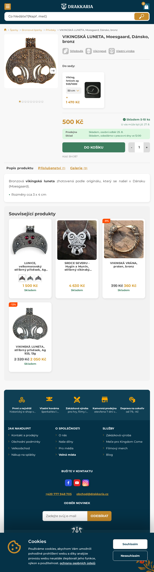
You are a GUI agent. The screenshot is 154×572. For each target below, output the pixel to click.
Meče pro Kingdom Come (124, 441)
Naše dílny (66, 441)
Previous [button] (9, 71)
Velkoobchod (20, 448)
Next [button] (53, 71)
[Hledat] (141, 16)
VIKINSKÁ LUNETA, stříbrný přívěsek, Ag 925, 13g (30, 350)
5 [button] (31, 101)
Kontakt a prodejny (24, 435)
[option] (31, 61)
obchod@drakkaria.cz (92, 494)
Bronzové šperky (32, 29)
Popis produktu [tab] (19, 168)
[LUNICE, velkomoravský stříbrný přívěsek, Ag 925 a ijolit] (30, 278)
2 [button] (22, 101)
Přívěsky (51, 29)
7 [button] (36, 101)
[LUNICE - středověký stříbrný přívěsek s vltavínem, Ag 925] (38, 278)
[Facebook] (68, 482)
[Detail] (93, 90)
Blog (109, 455)
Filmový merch (117, 448)
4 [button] (28, 101)
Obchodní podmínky (25, 441)
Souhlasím (130, 544)
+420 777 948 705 (59, 494)
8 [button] (39, 101)
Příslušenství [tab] (51, 168)
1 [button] (20, 101)
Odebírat (99, 516)
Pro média (66, 448)
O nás (63, 435)
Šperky (14, 29)
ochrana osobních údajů (77, 563)
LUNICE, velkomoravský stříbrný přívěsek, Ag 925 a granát (30, 268)
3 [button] (25, 101)
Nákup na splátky (23, 455)
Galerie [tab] (79, 168)
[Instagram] (85, 482)
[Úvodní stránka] (5, 29)
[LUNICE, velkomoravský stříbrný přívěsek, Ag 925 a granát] (22, 278)
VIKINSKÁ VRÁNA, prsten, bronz (123, 264)
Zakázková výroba (118, 435)
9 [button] (42, 101)
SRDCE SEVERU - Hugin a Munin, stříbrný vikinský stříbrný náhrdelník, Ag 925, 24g (77, 269)
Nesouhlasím (130, 556)
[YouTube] (77, 482)
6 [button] (34, 101)
